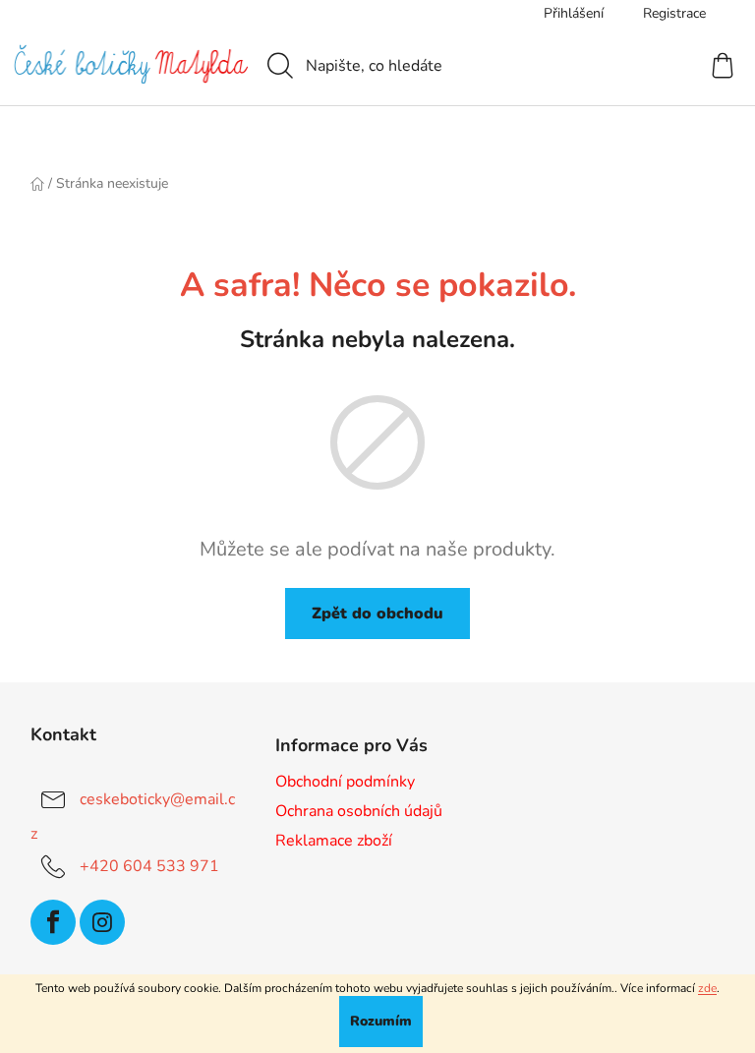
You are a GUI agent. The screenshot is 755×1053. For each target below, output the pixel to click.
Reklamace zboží (333, 840)
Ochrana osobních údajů (358, 811)
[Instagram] (102, 922)
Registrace (674, 13)
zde (707, 988)
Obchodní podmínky (345, 781)
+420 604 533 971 (149, 866)
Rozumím (381, 1021)
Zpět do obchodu (377, 613)
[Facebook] (53, 922)
